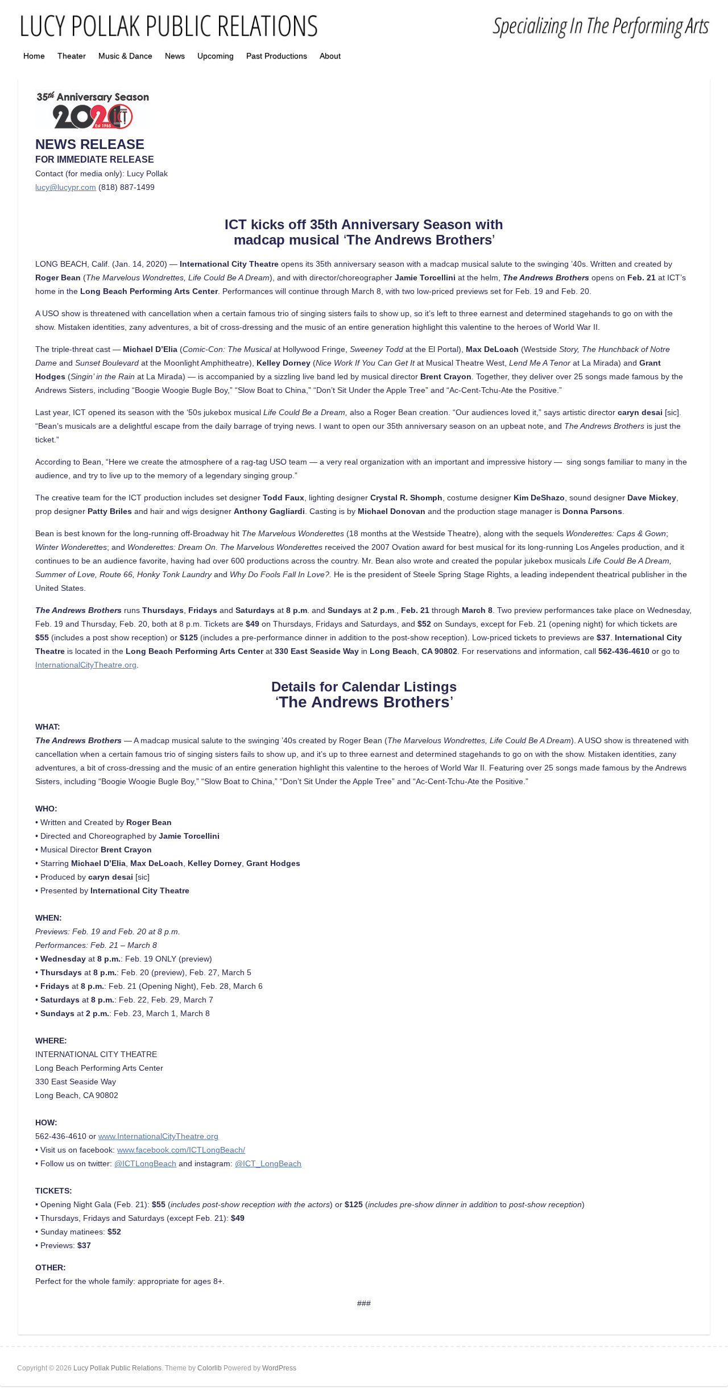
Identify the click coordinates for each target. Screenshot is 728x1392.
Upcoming (215, 55)
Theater (71, 55)
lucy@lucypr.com (65, 187)
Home (34, 55)
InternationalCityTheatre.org (85, 664)
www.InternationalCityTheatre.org (158, 1136)
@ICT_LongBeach (268, 1163)
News (175, 55)
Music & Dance (125, 55)
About (330, 55)
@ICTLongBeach (145, 1163)
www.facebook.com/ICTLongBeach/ (181, 1149)
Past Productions (276, 55)
